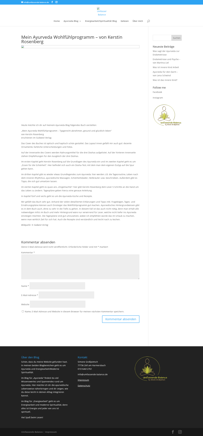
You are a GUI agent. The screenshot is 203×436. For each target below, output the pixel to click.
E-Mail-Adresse (29, 295)
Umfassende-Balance (32, 432)
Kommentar (28, 252)
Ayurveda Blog (71, 21)
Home (57, 21)
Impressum (51, 432)
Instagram (158, 97)
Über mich (138, 21)
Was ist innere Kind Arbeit (166, 67)
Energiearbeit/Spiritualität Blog (101, 21)
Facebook (157, 92)
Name (25, 286)
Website (25, 304)
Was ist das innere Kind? (165, 80)
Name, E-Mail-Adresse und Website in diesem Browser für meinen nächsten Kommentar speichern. (74, 311)
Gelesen (125, 21)
